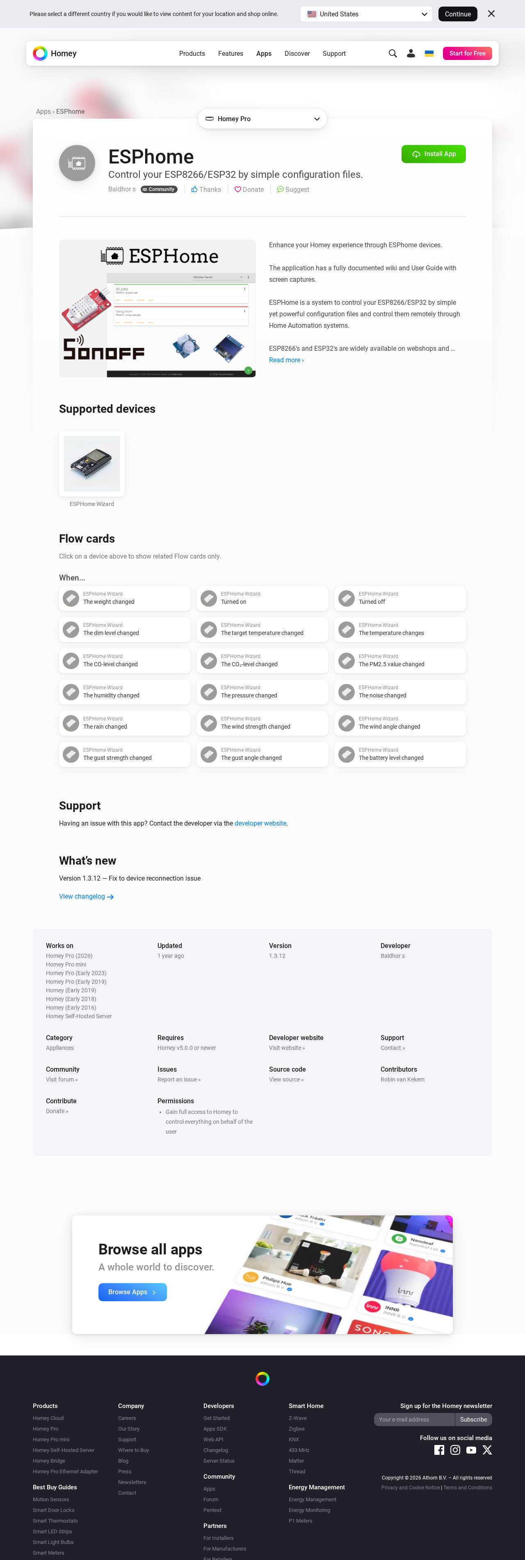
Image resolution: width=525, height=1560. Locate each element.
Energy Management (312, 1499)
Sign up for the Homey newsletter (446, 1406)
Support (334, 54)
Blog (123, 1461)
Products (192, 54)
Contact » (393, 1048)
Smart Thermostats (55, 1521)
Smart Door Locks (54, 1510)
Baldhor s (393, 956)
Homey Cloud (48, 1418)
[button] (366, 14)
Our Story (128, 1429)
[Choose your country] (429, 53)
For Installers (218, 1538)
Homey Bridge (49, 1461)
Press (125, 1471)
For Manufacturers (225, 1549)
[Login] (411, 53)
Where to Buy (133, 1450)
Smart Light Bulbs (53, 1542)
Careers (127, 1418)
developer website (260, 823)
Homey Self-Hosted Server (63, 1450)
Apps (264, 54)
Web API (213, 1439)
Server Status (219, 1461)
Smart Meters (48, 1553)
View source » (286, 1079)
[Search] (393, 53)
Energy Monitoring (309, 1510)
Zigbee (297, 1429)
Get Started (216, 1418)
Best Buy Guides (55, 1487)
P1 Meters (301, 1521)
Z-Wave (298, 1418)
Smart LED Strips (52, 1531)
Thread (297, 1471)
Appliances (60, 1048)
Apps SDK (215, 1429)
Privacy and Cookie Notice (410, 1488)
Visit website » (287, 1048)
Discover (297, 54)
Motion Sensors (51, 1499)
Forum (210, 1499)
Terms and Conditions (467, 1488)
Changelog (215, 1450)
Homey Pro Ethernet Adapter (65, 1471)
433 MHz (299, 1450)
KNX (294, 1439)
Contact (127, 1493)
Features (230, 54)
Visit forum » (62, 1079)
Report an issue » (179, 1079)
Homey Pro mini (51, 1439)
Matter (296, 1461)
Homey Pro (45, 1429)
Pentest (212, 1510)
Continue (458, 14)
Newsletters (132, 1482)
